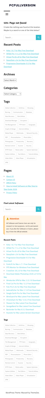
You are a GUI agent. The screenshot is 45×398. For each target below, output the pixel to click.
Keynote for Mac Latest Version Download (23, 312)
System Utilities (10, 154)
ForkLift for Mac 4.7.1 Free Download (21, 264)
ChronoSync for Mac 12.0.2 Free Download (23, 299)
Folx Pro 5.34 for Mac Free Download (21, 286)
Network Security (32, 133)
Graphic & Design (10, 129)
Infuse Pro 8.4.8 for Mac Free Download (22, 57)
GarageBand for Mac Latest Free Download (23, 306)
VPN (6, 162)
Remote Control (10, 146)
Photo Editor (27, 137)
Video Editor (9, 158)
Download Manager (11, 120)
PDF (6, 137)
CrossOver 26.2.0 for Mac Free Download (22, 270)
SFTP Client (8, 150)
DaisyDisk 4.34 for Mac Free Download (21, 60)
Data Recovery (9, 116)
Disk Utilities (21, 116)
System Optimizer (32, 150)
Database (29, 112)
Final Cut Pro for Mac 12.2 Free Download (22, 283)
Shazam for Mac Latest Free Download (21, 303)
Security (28, 146)
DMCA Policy (11, 182)
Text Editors (21, 154)
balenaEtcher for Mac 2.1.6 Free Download (23, 290)
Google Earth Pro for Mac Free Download (22, 293)
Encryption (23, 120)
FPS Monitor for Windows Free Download (22, 267)
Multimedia (19, 133)
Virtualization (31, 158)
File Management (10, 125)
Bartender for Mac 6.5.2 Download (20, 309)
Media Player (9, 133)
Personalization (16, 137)
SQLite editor (19, 150)
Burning (7, 112)
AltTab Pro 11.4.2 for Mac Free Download (22, 53)
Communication (18, 112)
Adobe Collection (10, 108)
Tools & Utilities (33, 154)
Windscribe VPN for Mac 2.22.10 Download (23, 280)
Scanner (20, 146)
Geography (32, 125)
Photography (9, 141)
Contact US (10, 179)
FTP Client (22, 125)
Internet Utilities (24, 129)
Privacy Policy (11, 192)
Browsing (30, 108)
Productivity (20, 141)
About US (10, 176)
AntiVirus (21, 108)
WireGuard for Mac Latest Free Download (22, 296)
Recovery (30, 141)
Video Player (20, 158)
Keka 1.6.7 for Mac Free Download (20, 50)
